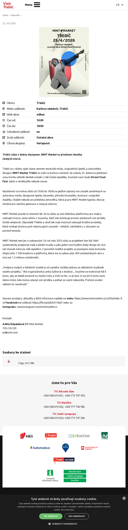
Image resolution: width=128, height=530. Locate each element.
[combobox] (124, 498)
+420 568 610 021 (53, 395)
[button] (64, 524)
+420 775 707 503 (75, 395)
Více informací (67, 509)
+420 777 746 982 (75, 406)
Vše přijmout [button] (51, 516)
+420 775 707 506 (75, 418)
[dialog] (64, 512)
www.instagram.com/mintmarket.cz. (37, 306)
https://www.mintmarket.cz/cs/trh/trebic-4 (98, 298)
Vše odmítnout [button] (76, 516)
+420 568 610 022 (53, 406)
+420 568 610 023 (53, 418)
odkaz (41, 114)
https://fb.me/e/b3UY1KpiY (47, 302)
